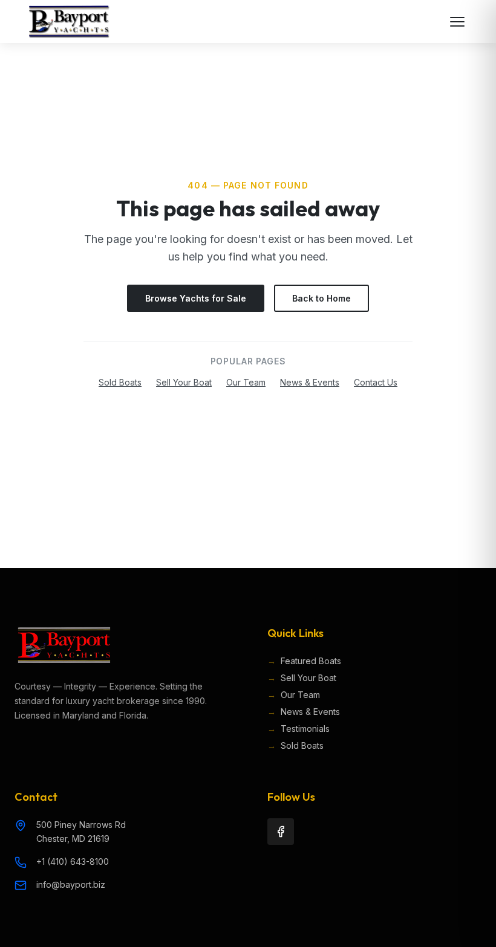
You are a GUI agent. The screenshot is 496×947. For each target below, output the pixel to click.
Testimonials (298, 728)
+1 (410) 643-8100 (72, 861)
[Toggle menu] (457, 21)
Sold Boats (120, 382)
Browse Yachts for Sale (195, 298)
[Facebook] (280, 831)
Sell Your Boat (184, 382)
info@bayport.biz (70, 884)
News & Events (309, 382)
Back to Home (321, 298)
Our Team (246, 382)
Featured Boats (304, 661)
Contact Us (375, 382)
